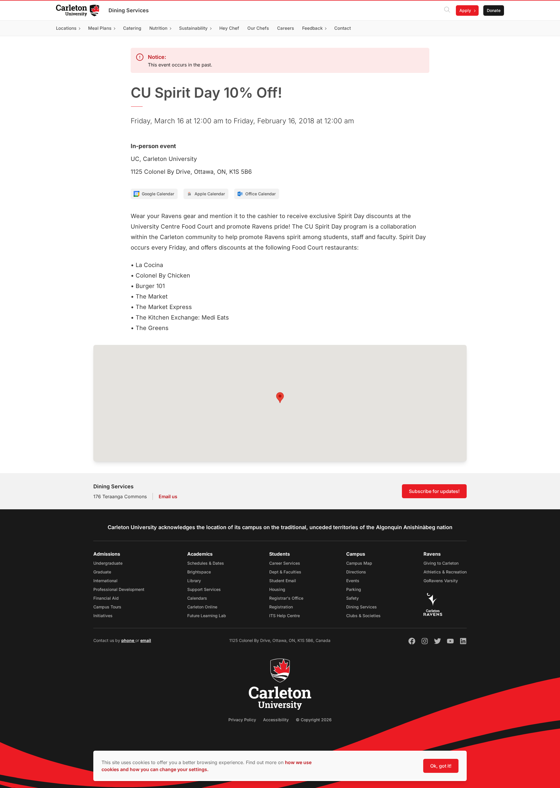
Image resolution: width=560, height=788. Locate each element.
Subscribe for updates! (434, 491)
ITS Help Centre (284, 615)
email (145, 640)
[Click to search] (447, 10)
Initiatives (103, 615)
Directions (356, 571)
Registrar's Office (286, 598)
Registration (281, 606)
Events (352, 580)
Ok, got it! (441, 766)
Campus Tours (107, 606)
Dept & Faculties (285, 571)
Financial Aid (106, 598)
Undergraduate (108, 563)
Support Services (204, 589)
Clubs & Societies (363, 615)
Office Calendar (260, 193)
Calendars (197, 598)
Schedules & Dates (205, 563)
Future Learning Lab (206, 615)
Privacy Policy (242, 719)
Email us (168, 496)
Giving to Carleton (441, 563)
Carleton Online (202, 606)
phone (128, 640)
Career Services (284, 563)
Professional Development (118, 589)
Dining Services (128, 10)
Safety (352, 598)
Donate (494, 10)
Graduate (102, 571)
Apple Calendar (210, 193)
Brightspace (199, 571)
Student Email (282, 580)
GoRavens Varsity (441, 580)
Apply (465, 10)
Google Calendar (158, 193)
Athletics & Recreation (445, 571)
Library (194, 580)
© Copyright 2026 (314, 719)
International (105, 580)
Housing (277, 589)
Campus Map (359, 563)
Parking (353, 589)
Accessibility (276, 719)
